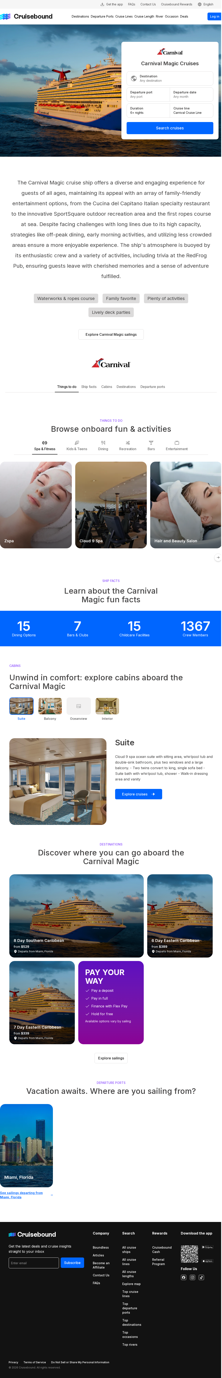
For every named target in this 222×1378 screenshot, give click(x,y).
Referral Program (158, 1262)
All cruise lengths (129, 1274)
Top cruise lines (130, 1294)
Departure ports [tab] (152, 386)
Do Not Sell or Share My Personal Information (80, 1362)
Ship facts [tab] (88, 386)
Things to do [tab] (66, 386)
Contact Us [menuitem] (148, 4)
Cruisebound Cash (162, 1250)
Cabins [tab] (106, 386)
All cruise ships (129, 1250)
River (159, 16)
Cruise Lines (124, 16)
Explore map (131, 1284)
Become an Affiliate (101, 1265)
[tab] (44, 445)
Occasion (171, 16)
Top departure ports (129, 1308)
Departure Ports (102, 16)
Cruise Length (144, 16)
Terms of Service (34, 1362)
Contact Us (101, 1275)
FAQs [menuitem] (131, 4)
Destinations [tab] (126, 386)
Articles (98, 1255)
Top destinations (131, 1322)
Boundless (101, 1247)
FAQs (96, 1283)
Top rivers (129, 1344)
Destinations (80, 16)
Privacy (13, 1362)
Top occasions (130, 1335)
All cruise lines (129, 1262)
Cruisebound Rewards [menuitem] (176, 4)
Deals (184, 16)
